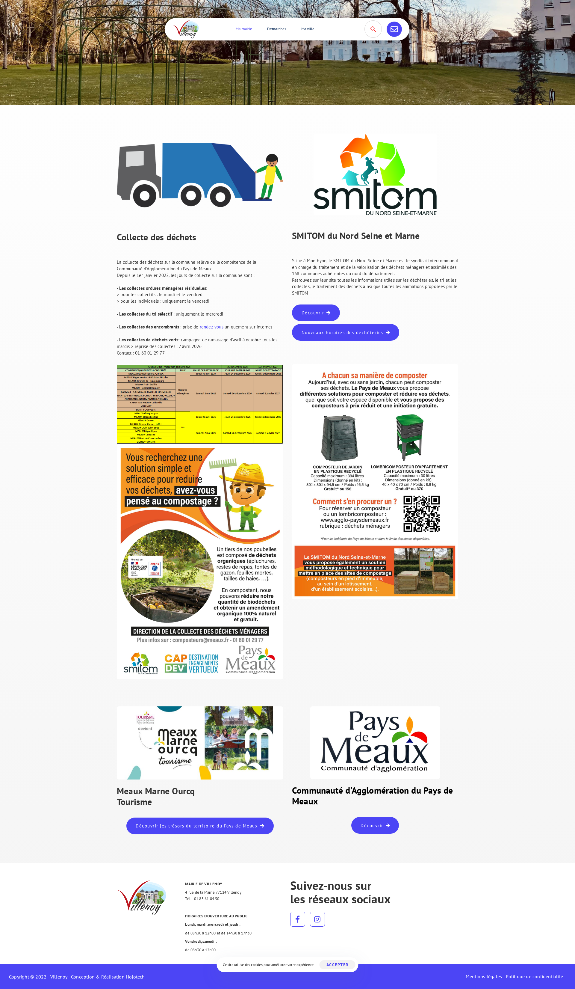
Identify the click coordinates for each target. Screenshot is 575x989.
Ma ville (308, 28)
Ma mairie (244, 28)
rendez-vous (212, 327)
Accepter (337, 964)
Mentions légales (484, 976)
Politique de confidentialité (534, 976)
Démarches (276, 28)
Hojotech (135, 977)
